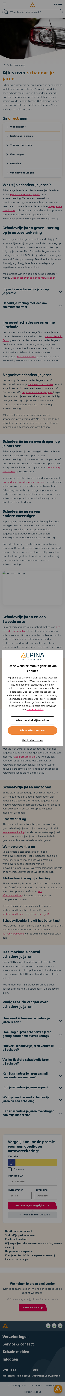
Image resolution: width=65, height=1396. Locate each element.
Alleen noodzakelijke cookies (32, 720)
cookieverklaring (35, 709)
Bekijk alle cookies (32, 740)
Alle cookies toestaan (32, 730)
